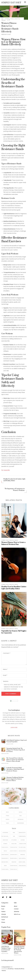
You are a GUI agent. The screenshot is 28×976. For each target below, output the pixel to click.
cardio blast (5, 839)
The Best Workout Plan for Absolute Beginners (5, 869)
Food (12, 18)
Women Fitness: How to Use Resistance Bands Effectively (9, 27)
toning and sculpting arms (14, 869)
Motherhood (20, 819)
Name (5, 669)
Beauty (7, 812)
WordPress (11, 968)
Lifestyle (17, 18)
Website (5, 681)
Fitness (7, 18)
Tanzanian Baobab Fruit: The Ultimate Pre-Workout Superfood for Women (15, 750)
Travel (3, 20)
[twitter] (3, 897)
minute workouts (5, 854)
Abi (2, 18)
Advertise (16, 911)
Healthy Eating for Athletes (14, 850)
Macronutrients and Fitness (23, 850)
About (15, 906)
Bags (14, 832)
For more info (5, 470)
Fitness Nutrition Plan (5, 847)
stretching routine (23, 865)
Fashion (20, 812)
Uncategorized (20, 823)
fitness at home (22, 843)
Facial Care (14, 843)
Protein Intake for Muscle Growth (14, 858)
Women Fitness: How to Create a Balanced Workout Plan (13, 543)
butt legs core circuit (5, 836)
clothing (22, 839)
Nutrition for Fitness (14, 854)
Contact (16, 909)
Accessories (5, 832)
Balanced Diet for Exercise (23, 832)
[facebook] (6, 897)
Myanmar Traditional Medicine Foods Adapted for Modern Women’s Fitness (15, 779)
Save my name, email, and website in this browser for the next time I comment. (13, 687)
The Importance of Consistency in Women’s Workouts (14, 489)
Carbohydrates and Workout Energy (23, 836)
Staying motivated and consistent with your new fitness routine (14, 865)
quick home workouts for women (23, 858)
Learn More (14, 727)
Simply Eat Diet (6, 967)
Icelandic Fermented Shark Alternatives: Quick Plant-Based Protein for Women (15, 769)
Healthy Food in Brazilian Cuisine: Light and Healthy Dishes (14, 588)
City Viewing (14, 839)
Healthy (5, 850)
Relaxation (14, 861)
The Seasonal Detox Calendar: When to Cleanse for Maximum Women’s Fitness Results (15, 759)
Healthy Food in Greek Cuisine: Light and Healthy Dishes (14, 480)
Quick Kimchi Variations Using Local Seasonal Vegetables (16, 741)
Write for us (17, 914)
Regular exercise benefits (5, 861)
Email (5, 675)
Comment (6, 653)
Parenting (22, 854)
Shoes (5, 865)
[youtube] (10, 897)
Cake (14, 836)
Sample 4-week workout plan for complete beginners (23, 861)
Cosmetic (5, 843)
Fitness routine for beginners (14, 847)
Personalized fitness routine (5, 858)
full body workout (23, 847)
